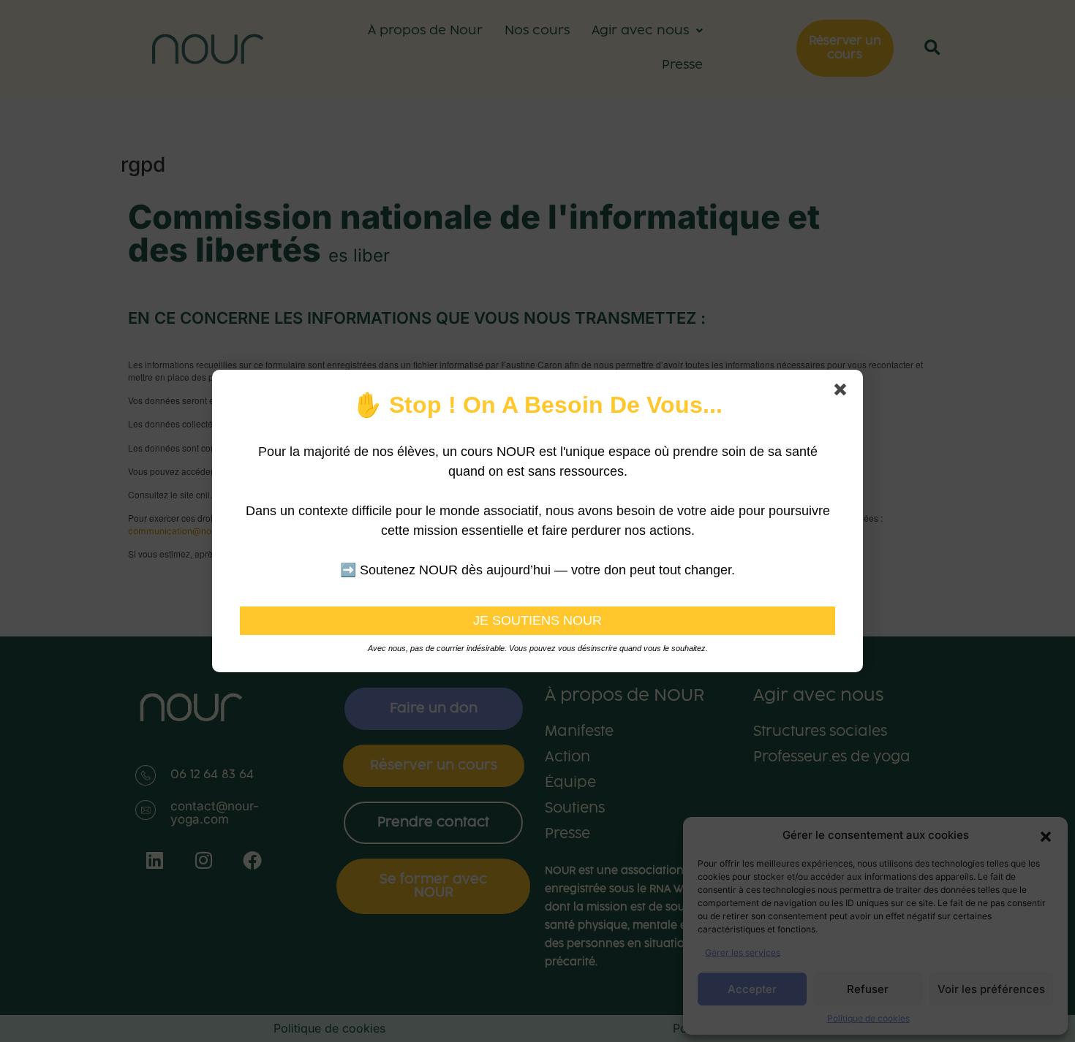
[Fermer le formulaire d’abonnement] (843, 392)
